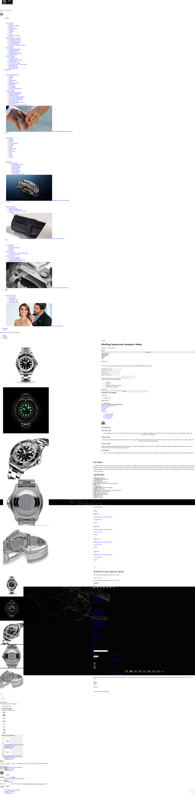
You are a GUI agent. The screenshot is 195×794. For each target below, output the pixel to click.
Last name (104, 370)
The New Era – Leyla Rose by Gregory (18, 253)
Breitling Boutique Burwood (108, 405)
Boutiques (11, 249)
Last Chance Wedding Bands (16, 98)
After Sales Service (109, 414)
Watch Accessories (10, 206)
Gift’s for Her (55, 326)
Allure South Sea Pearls (15, 49)
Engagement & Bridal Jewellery (113, 385)
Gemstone (11, 90)
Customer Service (10, 256)
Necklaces (11, 31)
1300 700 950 (140, 366)
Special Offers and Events (112, 387)
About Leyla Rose (10, 251)
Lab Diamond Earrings (14, 41)
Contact (5, 329)
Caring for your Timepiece (58, 200)
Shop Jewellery (9, 23)
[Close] (0, 770)
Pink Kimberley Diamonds (15, 53)
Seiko (10, 150)
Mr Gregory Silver (13, 68)
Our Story (11, 246)
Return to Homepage (12, 703)
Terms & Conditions (14, 257)
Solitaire (11, 77)
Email (103, 375)
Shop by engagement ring (12, 74)
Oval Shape (12, 85)
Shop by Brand (9, 47)
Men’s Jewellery (13, 28)
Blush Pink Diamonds (14, 50)
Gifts (6, 290)
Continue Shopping (7, 708)
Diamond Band (13, 80)
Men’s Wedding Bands (14, 94)
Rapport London (13, 208)
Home (4, 335)
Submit (124, 391)
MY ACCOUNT (4, 10)
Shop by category (10, 91)
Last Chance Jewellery (14, 35)
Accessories (7, 201)
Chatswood (104, 408)
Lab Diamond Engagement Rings (17, 45)
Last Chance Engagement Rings (17, 96)
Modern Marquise (13, 65)
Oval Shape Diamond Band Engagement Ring (12, 790)
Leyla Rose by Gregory (14, 63)
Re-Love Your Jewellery (58, 287)
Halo (10, 79)
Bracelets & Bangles (14, 25)
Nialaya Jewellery (13, 52)
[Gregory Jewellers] (1, 15)
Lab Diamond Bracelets (15, 39)
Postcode (103, 373)
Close (103, 357)
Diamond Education (14, 101)
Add (10, 748)
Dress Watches (15, 170)
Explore (63, 238)
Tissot (10, 152)
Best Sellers (12, 57)
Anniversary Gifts (13, 301)
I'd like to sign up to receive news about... (111, 379)
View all (11, 76)
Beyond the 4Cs (13, 103)
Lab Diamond (12, 87)
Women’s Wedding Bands (15, 92)
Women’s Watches (16, 167)
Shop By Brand (10, 137)
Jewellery (7, 18)
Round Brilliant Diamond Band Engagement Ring (13, 756)
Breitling (11, 140)
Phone (103, 371)
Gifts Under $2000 (13, 302)
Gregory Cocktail (13, 58)
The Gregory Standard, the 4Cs (16, 102)
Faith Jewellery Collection (15, 60)
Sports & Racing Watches (18, 174)
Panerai (11, 146)
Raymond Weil (12, 148)
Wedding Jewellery (13, 95)
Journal (6, 289)
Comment (103, 389)
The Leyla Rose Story (14, 254)
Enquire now (104, 355)
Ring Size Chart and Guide (15, 261)
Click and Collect (108, 416)
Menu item (8, 161)
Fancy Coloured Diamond (15, 88)
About (6, 240)
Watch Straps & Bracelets (15, 209)
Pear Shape (12, 84)
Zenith (10, 155)
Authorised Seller (108, 415)
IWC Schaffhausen (13, 143)
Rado (10, 147)
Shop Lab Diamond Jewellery (13, 38)
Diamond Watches (16, 171)
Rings (10, 32)
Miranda (103, 410)
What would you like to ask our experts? (111, 378)
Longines (11, 144)
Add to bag (148, 352)
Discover (70, 131)
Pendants (11, 30)
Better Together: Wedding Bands (60, 131)
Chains (10, 34)
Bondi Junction (105, 407)
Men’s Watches (16, 165)
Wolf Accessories (56, 238)
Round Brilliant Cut (14, 83)
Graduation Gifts (13, 299)
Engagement (8, 69)
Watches (7, 132)
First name (104, 368)
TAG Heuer (12, 151)
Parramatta (103, 411)
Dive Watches (15, 172)
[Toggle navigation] (0, 12)
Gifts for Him (12, 298)
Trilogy (11, 81)
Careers (11, 250)
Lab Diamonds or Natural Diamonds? (18, 105)
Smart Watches (15, 168)
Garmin (11, 141)
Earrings (11, 27)
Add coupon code (6, 706)
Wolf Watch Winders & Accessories (17, 211)
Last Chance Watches (17, 164)
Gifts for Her (12, 297)
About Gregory (9, 245)
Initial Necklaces (13, 61)
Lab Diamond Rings (14, 43)
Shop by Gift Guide (11, 295)
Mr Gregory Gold (13, 67)
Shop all (11, 24)
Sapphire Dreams (13, 54)
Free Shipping (107, 418)
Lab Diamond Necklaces (15, 42)
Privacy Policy (120, 660)
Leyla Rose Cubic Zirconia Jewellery (18, 64)
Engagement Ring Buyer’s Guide (17, 260)
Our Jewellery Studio (14, 247)
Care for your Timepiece (15, 258)
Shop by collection (10, 56)
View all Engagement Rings (16, 99)
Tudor (10, 154)
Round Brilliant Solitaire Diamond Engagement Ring (14, 745)
